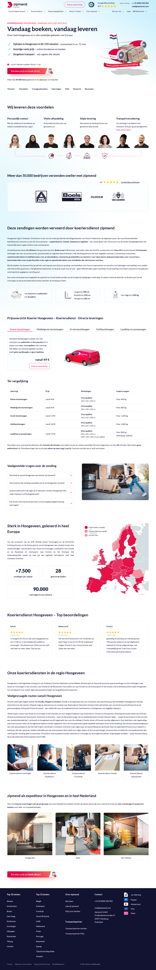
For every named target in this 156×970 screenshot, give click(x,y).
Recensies (89, 89)
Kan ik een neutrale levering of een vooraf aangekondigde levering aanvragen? (36, 503)
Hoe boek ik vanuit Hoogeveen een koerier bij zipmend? (32, 475)
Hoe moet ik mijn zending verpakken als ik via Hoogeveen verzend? (37, 483)
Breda (9, 911)
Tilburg (10, 941)
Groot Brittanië (42, 916)
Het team (69, 901)
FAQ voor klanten (72, 911)
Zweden (39, 956)
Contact (9, 964)
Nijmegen (11, 931)
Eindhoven (11, 921)
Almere (10, 901)
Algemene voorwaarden (23, 964)
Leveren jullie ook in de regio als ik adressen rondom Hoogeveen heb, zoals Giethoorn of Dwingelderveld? (37, 492)
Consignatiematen (40, 89)
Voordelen (23, 89)
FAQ (67, 89)
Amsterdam (12, 906)
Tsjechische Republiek (45, 951)
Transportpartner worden (76, 928)
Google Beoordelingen (130, 182)
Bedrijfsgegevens (58, 964)
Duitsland (40, 906)
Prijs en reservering (39, 366)
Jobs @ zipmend (72, 906)
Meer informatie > (123, 130)
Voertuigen (56, 89)
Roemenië (40, 941)
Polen (38, 931)
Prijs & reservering (74, 4)
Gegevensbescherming (42, 964)
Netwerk (77, 89)
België (38, 901)
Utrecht (10, 946)
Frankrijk (40, 911)
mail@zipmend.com (140, 6)
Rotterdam (11, 936)
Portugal (39, 936)
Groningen (11, 926)
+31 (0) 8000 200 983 (104, 901)
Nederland (40, 926)
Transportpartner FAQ (74, 933)
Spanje (39, 946)
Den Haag (11, 916)
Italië (38, 921)
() (140, 3)
